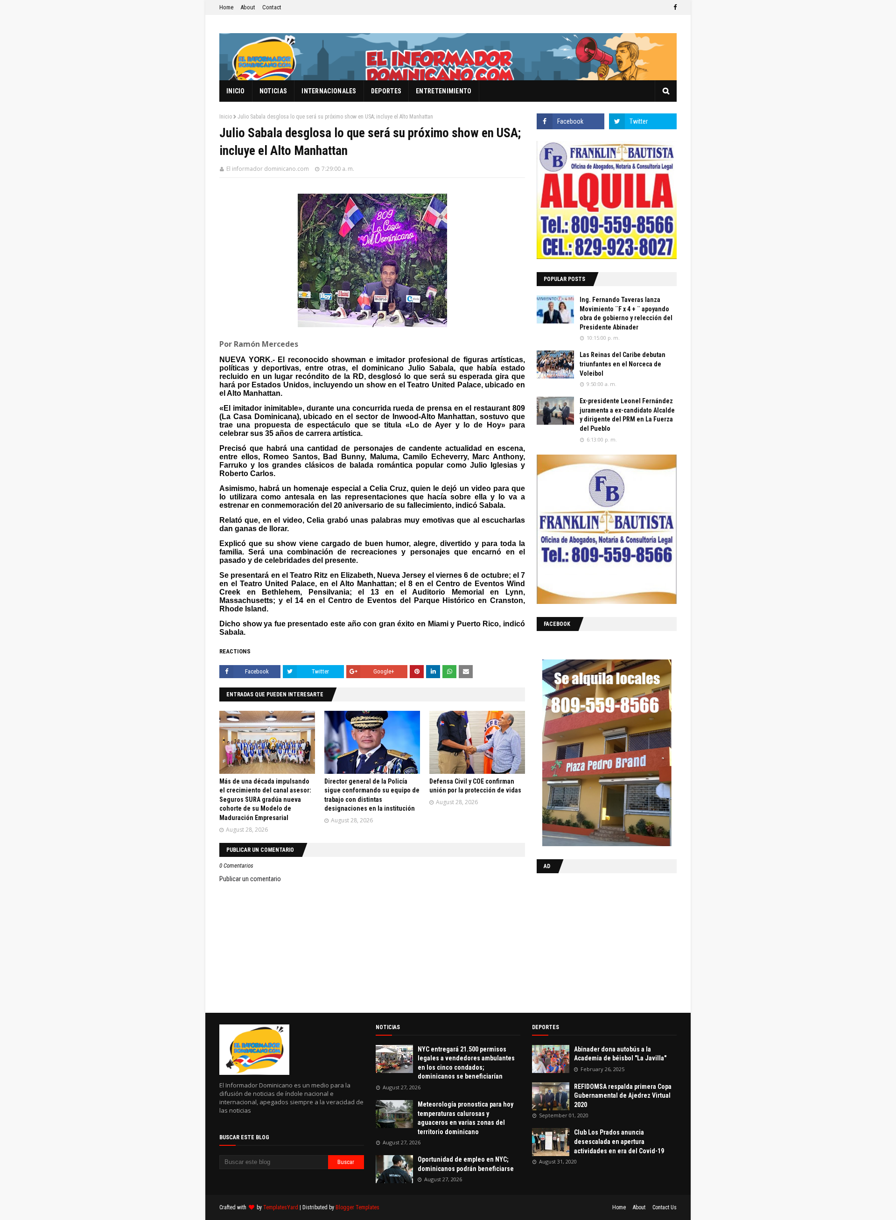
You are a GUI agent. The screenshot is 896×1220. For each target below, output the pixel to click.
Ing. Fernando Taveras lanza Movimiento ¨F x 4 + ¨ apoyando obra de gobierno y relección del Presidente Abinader (626, 313)
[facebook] (674, 7)
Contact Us (664, 1207)
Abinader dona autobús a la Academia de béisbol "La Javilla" (620, 1053)
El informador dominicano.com (267, 169)
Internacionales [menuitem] (329, 91)
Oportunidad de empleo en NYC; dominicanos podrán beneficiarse (466, 1164)
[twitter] (643, 121)
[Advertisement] (595, 941)
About (247, 7)
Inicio (225, 116)
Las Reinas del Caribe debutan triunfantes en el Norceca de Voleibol (622, 364)
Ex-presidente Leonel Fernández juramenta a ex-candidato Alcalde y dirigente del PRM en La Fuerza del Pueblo (627, 414)
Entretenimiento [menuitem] (444, 91)
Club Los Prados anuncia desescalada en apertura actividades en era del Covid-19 (619, 1141)
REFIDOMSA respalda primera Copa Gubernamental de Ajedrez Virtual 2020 (623, 1095)
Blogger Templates (357, 1207)
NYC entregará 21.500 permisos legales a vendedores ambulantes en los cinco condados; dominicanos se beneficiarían (466, 1062)
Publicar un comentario (250, 879)
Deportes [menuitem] (386, 91)
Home (226, 7)
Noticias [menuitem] (273, 91)
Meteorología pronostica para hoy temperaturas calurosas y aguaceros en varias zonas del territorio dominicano (465, 1118)
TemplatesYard (280, 1207)
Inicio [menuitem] (235, 91)
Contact (271, 7)
